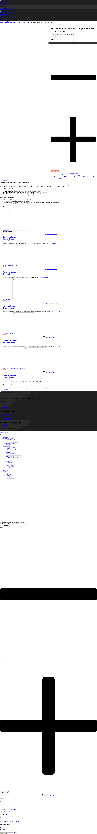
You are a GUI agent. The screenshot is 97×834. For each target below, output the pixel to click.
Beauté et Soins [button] (6, 16)
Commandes (8, 474)
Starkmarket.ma (3, 3)
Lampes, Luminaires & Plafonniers (13, 455)
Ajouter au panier (54, 171)
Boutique (5, 408)
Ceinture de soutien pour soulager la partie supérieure (10, 342)
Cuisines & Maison (7, 416)
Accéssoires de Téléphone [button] (9, 8)
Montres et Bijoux (10, 464)
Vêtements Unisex (10, 466)
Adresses (8, 475)
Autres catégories (7, 419)
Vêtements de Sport (10, 465)
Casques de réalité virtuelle (12, 12)
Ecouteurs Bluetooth (10, 13)
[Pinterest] (2, 426)
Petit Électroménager (10, 456)
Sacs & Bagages (22, 22)
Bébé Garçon (9, 462)
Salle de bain (8, 458)
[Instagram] (4, 426)
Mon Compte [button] (6, 473)
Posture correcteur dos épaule (10, 273)
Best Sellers (5, 6)
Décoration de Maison (11, 24)
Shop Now (5, 389)
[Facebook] (1, 426)
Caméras (8, 440)
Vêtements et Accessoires (11, 22)
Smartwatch (8, 15)
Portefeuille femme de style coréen (10, 307)
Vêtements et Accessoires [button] (8, 460)
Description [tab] (5, 180)
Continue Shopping (14, 821)
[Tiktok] (6, 426)
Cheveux (8, 18)
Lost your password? (13, 809)
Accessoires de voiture (11, 9)
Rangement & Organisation (12, 457)
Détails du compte (10, 476)
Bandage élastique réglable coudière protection (9, 377)
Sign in (2, 811)
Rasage (7, 451)
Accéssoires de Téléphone (9, 414)
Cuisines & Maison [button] (7, 452)
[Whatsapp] (8, 426)
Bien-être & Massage (10, 17)
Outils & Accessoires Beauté (12, 20)
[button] (43, 277)
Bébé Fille (8, 461)
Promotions (5, 407)
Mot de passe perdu (10, 478)
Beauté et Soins (6, 415)
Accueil (1, 22)
